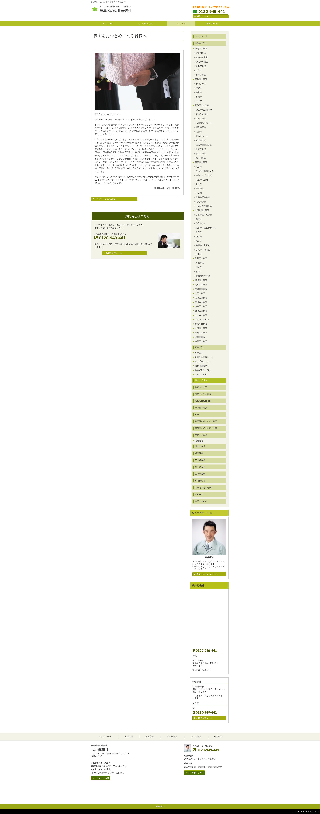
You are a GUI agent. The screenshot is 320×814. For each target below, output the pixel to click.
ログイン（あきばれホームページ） (306, 811)
